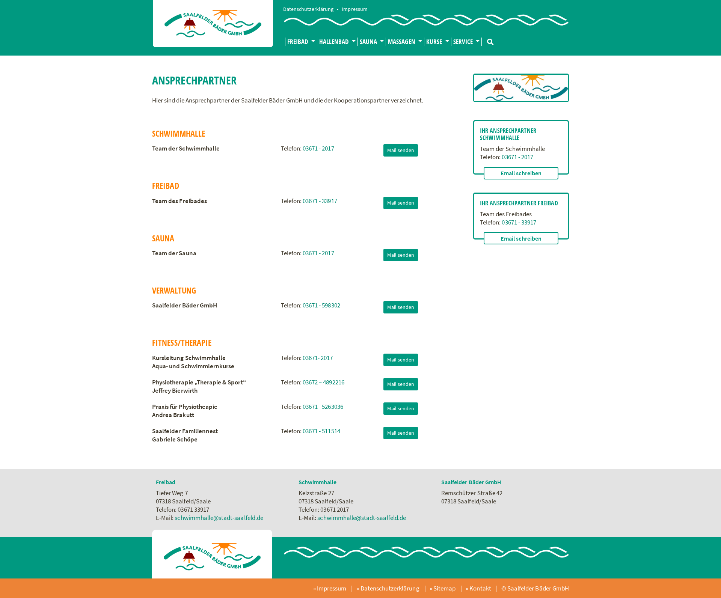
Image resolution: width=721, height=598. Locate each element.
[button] (521, 173)
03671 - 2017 (318, 148)
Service (463, 42)
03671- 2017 (318, 358)
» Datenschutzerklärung (389, 588)
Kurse (434, 42)
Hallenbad (334, 42)
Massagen (402, 42)
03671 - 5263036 (323, 406)
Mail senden (400, 150)
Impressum (354, 9)
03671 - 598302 (321, 305)
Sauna (369, 42)
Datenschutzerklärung (309, 9)
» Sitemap (443, 588)
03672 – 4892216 (323, 382)
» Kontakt (479, 588)
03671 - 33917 (320, 201)
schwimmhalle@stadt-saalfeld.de (219, 518)
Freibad (298, 42)
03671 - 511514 (321, 431)
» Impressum (330, 588)
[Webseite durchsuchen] (487, 38)
